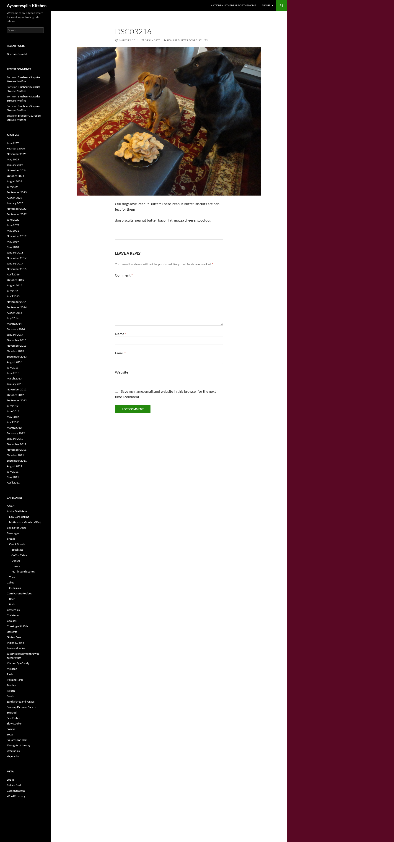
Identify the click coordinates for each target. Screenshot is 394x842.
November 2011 (16, 449)
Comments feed (16, 790)
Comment (124, 275)
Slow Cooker (14, 723)
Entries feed (14, 785)
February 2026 (16, 148)
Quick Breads (17, 544)
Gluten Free (14, 637)
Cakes (10, 582)
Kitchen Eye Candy (18, 663)
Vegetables (13, 751)
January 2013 (15, 384)
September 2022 (17, 214)
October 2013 (15, 351)
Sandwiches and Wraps (20, 701)
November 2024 (16, 170)
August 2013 (14, 362)
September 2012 (17, 400)
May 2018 (13, 247)
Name (120, 334)
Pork (12, 604)
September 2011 (17, 460)
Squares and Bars (17, 740)
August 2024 (14, 181)
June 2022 (13, 219)
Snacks (11, 729)
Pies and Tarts (15, 679)
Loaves (15, 566)
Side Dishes (13, 718)
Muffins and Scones (23, 571)
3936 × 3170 (152, 40)
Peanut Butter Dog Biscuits (187, 40)
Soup (10, 734)
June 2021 (13, 225)
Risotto (11, 690)
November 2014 (16, 301)
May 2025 (13, 159)
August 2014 (14, 312)
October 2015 (15, 280)
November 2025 (16, 154)
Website (121, 372)
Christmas (13, 615)
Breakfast (17, 549)
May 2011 (13, 477)
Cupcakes (15, 588)
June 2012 (13, 411)
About (266, 5)
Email (120, 353)
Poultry (11, 685)
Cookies (11, 620)
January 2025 (15, 165)
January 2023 (15, 203)
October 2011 (15, 455)
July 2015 (12, 291)
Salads (10, 696)
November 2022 (16, 208)
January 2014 (15, 334)
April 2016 (13, 274)
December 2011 (16, 444)
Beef (12, 599)
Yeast (12, 577)
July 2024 (12, 186)
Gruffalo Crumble (17, 54)
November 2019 (16, 236)
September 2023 (17, 192)
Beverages (13, 533)
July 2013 (12, 367)
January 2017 (15, 263)
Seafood (12, 712)
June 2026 (13, 143)
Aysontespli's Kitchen (27, 5)
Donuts (15, 560)
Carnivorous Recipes (19, 593)
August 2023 (14, 197)
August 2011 (14, 466)
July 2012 (12, 406)
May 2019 (13, 241)
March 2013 (14, 378)
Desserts (12, 631)
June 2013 (13, 373)
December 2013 (16, 340)
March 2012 (14, 427)
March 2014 (14, 323)
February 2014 (16, 329)
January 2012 (15, 438)
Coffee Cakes (19, 555)
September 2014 (17, 307)
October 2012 (15, 395)
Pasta (10, 674)
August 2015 (14, 285)
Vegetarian (13, 756)
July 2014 (12, 318)
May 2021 (13, 230)
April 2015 (13, 296)
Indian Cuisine (15, 642)
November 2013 (16, 345)
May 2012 (13, 416)
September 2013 (17, 356)
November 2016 (16, 269)
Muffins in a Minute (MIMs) (25, 522)
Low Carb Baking (19, 516)
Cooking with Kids (17, 626)
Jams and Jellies (16, 648)
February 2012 (16, 433)
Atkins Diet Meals (17, 511)
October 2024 (15, 176)
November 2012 (16, 389)
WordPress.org (16, 796)
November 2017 (16, 258)
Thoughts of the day (18, 745)
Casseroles (13, 610)
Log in (10, 779)
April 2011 (13, 482)
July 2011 (12, 471)
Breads (11, 538)
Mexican (12, 668)
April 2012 (13, 422)
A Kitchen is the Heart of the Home (233, 5)
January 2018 (15, 252)
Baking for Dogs (16, 527)
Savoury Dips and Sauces (21, 707)
